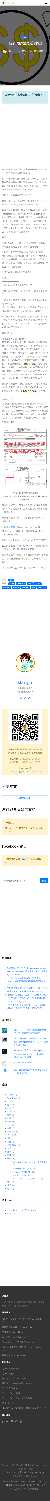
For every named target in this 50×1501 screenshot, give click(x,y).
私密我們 (24, 858)
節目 (9, 1151)
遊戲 (9, 1158)
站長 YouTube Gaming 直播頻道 (17, 1398)
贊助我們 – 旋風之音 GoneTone (17, 1327)
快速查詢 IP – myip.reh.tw (14, 1355)
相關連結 (20, 1485)
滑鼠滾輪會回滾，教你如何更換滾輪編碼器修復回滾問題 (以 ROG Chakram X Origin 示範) (31, 1041)
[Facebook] (3, 1421)
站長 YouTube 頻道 (11, 1393)
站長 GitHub (8, 1402)
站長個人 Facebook (11, 1368)
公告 (9, 1101)
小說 (9, 1118)
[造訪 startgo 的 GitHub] (29, 698)
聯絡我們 (31, 1485)
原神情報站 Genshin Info (13, 1332)
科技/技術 (11, 1144)
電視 (9, 1188)
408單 (10, 342)
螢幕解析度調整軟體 (23, 1062)
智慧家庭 (11, 1131)
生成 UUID (12, 1213)
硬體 (9, 1141)
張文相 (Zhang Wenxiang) (32, 1472)
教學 (9, 1121)
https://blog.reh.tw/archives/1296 (25, 771)
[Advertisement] (25, 136)
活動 (9, 1138)
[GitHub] (16, 1421)
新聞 (9, 1128)
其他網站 (10, 1485)
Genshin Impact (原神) (22, 1168)
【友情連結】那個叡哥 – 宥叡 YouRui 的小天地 (24, 1407)
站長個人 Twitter (10, 1388)
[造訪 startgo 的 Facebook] (25, 698)
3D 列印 (10, 1094)
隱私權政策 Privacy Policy (15, 1481)
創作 (9, 1108)
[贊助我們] (21, 1421)
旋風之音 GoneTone (34, 1465)
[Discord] (12, 1421)
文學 (9, 1124)
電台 (9, 1181)
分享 (9, 1104)
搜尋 (44, 880)
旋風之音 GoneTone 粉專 (14, 1378)
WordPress (12, 1097)
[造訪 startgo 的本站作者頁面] (5, 51)
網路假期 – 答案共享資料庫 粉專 (17, 1383)
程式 (9, 1148)
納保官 (9, 505)
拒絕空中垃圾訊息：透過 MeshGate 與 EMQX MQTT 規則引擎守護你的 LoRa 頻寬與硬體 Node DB (27, 998)
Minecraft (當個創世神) (23, 1171)
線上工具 (43, 1481)
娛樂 (9, 1114)
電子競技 (11, 1185)
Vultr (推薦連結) (31, 1488)
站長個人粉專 (8, 1373)
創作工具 (11, 1111)
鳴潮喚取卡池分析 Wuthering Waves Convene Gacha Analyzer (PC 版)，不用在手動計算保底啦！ (27, 971)
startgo (14, 51)
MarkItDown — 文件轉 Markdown (22, 1210)
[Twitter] (7, 1421)
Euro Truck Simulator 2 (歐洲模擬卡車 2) (30, 1161)
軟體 (9, 1155)
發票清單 (10, 527)
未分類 (10, 1134)
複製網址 (26, 797)
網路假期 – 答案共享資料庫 (15, 1337)
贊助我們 (41, 1485)
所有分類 (33, 1481)
